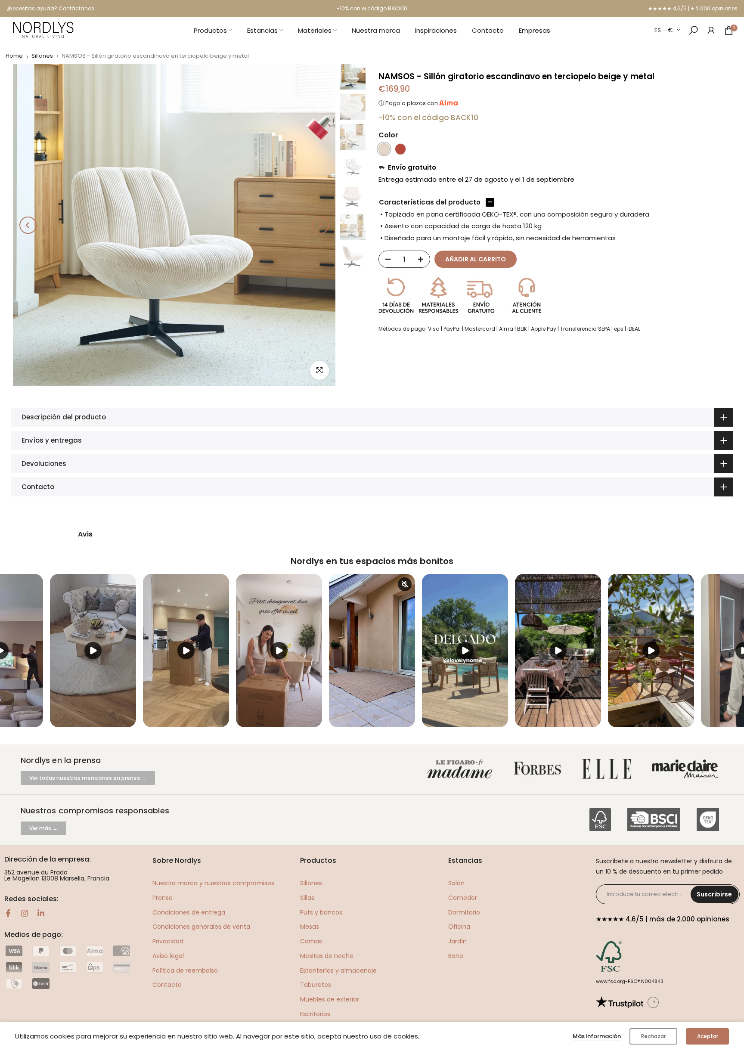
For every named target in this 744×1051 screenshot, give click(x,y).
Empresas (534, 30)
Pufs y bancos (321, 912)
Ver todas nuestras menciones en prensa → (87, 777)
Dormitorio (464, 912)
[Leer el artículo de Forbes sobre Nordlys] (539, 769)
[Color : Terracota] (400, 149)
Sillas (307, 897)
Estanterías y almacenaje (338, 970)
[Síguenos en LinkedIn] (41, 913)
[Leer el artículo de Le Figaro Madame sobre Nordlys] (461, 769)
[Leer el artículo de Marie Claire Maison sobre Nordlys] (687, 769)
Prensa (162, 897)
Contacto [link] (167, 984)
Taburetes (315, 984)
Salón (456, 883)
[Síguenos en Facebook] (8, 913)
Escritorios (315, 1014)
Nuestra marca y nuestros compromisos (213, 883)
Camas (311, 941)
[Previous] (28, 225)
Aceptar (707, 1036)
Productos (210, 30)
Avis (85, 534)
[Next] (320, 225)
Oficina (459, 926)
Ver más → (43, 828)
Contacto (488, 30)
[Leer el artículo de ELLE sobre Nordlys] (609, 769)
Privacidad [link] (167, 941)
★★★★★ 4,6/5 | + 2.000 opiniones (693, 8)
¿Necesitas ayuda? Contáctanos (50, 8)
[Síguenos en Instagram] (24, 913)
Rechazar (653, 1036)
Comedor (462, 897)
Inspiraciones (436, 30)
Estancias (262, 30)
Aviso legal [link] (168, 956)
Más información (597, 1036)
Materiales (315, 30)
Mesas (309, 926)
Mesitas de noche (326, 956)
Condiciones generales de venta (201, 926)
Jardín (457, 941)
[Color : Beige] (384, 149)
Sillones (42, 56)
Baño (455, 956)
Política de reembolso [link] (185, 970)
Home (14, 56)
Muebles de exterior (329, 999)
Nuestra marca (376, 30)
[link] (711, 29)
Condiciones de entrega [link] (188, 912)
